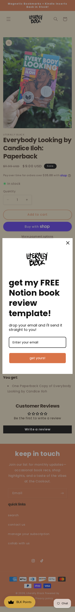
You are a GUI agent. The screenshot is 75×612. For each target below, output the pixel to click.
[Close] (68, 243)
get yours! (37, 358)
